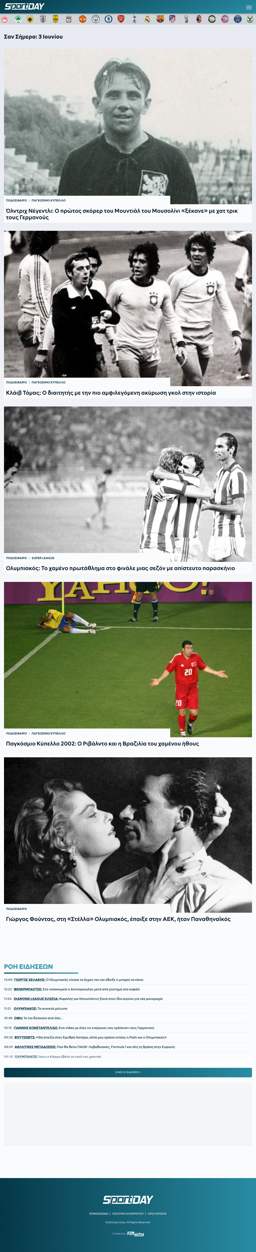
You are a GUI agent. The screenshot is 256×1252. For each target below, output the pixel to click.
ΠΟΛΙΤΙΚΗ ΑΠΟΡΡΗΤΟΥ (128, 1213)
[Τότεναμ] (134, 19)
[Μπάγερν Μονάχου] (225, 19)
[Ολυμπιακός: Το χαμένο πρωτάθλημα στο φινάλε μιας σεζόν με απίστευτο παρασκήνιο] (128, 484)
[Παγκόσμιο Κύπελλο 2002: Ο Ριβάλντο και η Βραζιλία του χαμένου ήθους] (128, 659)
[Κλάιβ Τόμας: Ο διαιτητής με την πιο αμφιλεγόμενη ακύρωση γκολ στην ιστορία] (128, 308)
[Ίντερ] (212, 19)
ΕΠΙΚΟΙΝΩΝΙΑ (99, 1213)
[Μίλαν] (199, 19)
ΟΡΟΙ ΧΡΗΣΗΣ (157, 1213)
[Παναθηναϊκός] (18, 19)
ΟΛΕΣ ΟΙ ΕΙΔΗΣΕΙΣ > (128, 1072)
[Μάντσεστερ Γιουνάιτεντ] (83, 19)
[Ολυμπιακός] (5, 19)
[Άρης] (57, 19)
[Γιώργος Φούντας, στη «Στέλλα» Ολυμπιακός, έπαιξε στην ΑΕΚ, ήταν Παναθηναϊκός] (128, 835)
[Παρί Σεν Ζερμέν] (238, 19)
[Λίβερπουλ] (70, 19)
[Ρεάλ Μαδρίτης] (148, 19)
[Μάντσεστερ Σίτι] (96, 19)
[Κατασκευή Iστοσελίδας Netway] (135, 1234)
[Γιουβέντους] (186, 19)
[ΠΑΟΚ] (44, 19)
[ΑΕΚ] (31, 19)
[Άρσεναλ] (122, 19)
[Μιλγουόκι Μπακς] (251, 19)
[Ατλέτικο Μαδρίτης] (173, 19)
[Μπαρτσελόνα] (160, 19)
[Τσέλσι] (108, 19)
